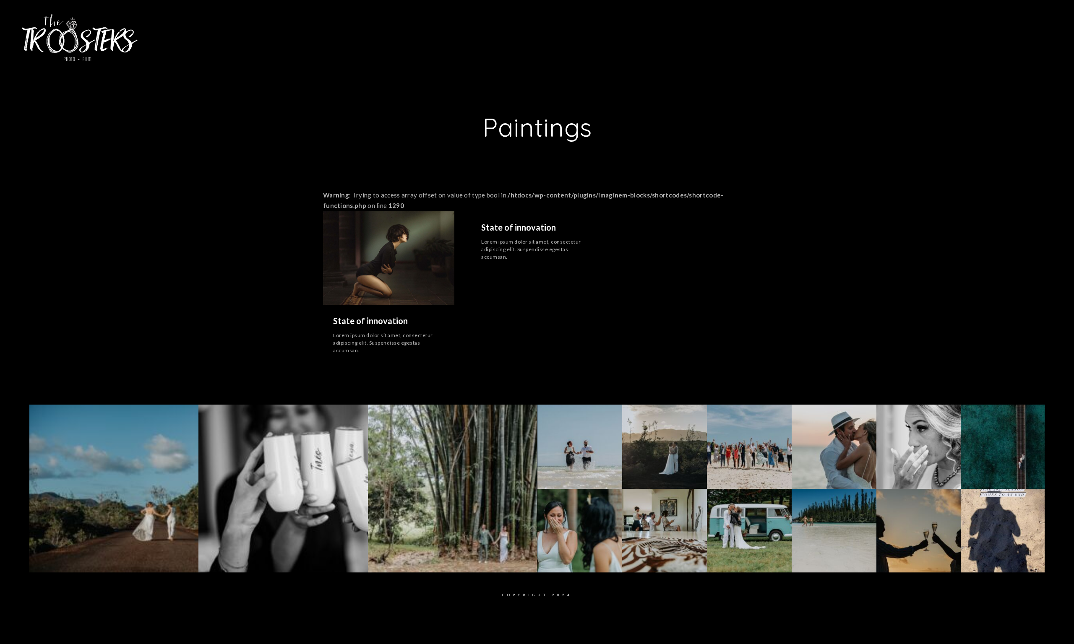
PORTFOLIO (531, 33)
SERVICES (602, 33)
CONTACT (682, 33)
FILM (566, 33)
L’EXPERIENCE (481, 33)
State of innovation (370, 321)
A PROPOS (432, 33)
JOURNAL (643, 33)
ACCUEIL (391, 33)
